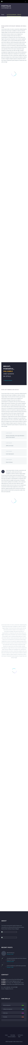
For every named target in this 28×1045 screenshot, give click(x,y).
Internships (12, 1035)
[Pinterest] (6, 516)
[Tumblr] (7, 516)
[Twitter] (4, 516)
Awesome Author (8, 380)
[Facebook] (2, 516)
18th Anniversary (10, 952)
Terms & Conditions (12, 1036)
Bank (19, 1036)
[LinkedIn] (9, 516)
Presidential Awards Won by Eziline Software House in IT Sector (17, 959)
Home (13, 3)
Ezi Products (20, 1035)
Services (19, 3)
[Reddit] (11, 516)
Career (6, 1035)
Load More (14, 870)
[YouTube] (16, 1030)
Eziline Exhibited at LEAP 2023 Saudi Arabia (16, 965)
